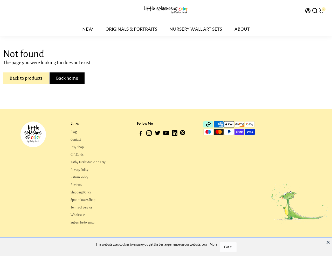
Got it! (228, 247)
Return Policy (79, 177)
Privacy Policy (79, 170)
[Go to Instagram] (149, 134)
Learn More (209, 244)
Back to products (26, 78)
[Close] (328, 242)
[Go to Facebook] (141, 134)
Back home (67, 78)
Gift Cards (77, 155)
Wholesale (78, 215)
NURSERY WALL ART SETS (195, 29)
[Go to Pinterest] (182, 134)
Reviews (76, 185)
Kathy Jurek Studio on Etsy (88, 162)
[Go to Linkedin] (174, 134)
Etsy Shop (77, 147)
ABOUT (242, 29)
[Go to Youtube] (166, 134)
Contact (76, 140)
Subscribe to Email (83, 222)
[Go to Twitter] (157, 134)
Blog (74, 132)
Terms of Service (81, 207)
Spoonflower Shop (83, 200)
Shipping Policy (81, 192)
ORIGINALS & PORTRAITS (131, 29)
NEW (87, 29)
